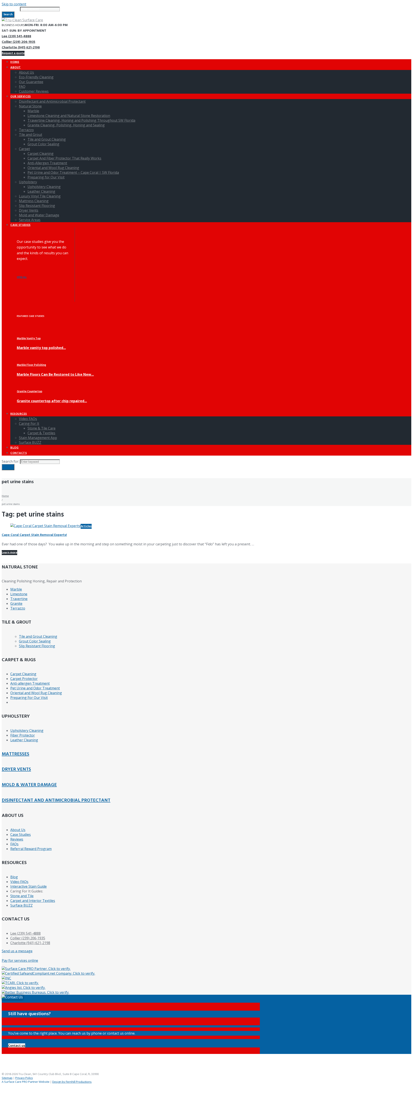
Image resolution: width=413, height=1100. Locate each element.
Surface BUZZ (21, 905)
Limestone (18, 594)
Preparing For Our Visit (29, 697)
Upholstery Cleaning (26, 730)
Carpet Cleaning (23, 674)
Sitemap (7, 1078)
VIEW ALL (22, 277)
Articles (86, 526)
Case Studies (20, 834)
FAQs (14, 844)
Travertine (19, 598)
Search (8, 14)
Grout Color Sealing (35, 641)
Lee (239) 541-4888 (16, 36)
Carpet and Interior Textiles (32, 900)
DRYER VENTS (16, 769)
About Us (17, 829)
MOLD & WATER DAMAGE (29, 785)
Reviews (16, 839)
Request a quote (13, 53)
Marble (16, 589)
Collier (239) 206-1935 (18, 42)
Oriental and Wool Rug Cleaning (36, 692)
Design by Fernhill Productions (72, 1082)
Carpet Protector (24, 678)
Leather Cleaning (24, 740)
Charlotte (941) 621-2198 (21, 47)
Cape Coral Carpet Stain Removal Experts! (34, 535)
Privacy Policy (24, 1078)
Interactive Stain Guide (28, 886)
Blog (14, 877)
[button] (16, 1045)
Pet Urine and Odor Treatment (35, 688)
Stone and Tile (22, 896)
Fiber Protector (22, 735)
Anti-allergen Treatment (30, 683)
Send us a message (17, 951)
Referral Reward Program (31, 848)
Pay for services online (20, 960)
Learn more (9, 552)
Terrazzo (17, 608)
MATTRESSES (15, 754)
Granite (16, 603)
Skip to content (14, 4)
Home (5, 495)
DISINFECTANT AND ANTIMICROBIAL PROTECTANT (56, 800)
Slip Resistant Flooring (37, 646)
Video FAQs (19, 881)
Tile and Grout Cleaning (38, 636)
